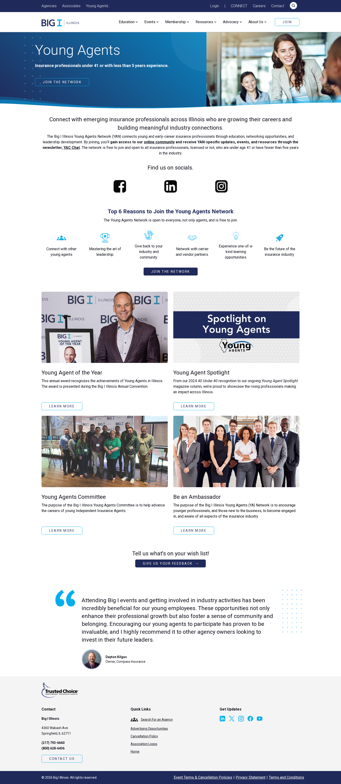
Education (127, 22)
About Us (255, 22)
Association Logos (144, 744)
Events (149, 22)
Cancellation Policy (144, 736)
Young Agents (97, 6)
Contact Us (62, 759)
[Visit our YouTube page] (259, 718)
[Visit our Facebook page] (250, 718)
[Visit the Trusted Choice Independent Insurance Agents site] (60, 690)
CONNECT (239, 6)
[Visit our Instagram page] (241, 718)
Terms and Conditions (286, 777)
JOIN (287, 22)
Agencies (49, 6)
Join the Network (62, 82)
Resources (204, 22)
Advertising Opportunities (149, 728)
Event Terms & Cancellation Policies (203, 777)
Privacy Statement (250, 777)
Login (214, 6)
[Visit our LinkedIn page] (222, 718)
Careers (259, 6)
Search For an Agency (157, 719)
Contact (277, 6)
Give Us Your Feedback (168, 563)
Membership (175, 22)
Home (135, 751)
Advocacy (231, 22)
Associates (71, 6)
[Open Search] (293, 6)
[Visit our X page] (232, 718)
